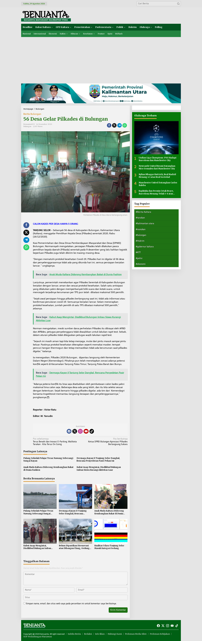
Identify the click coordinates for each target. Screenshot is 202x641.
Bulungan (27, 126)
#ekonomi (141, 264)
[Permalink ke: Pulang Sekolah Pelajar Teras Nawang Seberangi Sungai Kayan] (40, 496)
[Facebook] (69, 431)
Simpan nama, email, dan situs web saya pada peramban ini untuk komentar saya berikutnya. (71, 603)
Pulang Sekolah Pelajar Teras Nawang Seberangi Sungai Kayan (48, 459)
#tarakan (140, 218)
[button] (178, 3)
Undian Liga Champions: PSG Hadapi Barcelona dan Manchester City (157, 159)
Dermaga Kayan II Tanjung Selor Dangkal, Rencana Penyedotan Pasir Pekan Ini (98, 459)
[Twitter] (74, 431)
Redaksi (88, 634)
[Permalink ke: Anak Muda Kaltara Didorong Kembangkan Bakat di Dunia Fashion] (111, 496)
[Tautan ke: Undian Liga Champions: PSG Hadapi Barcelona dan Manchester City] (156, 137)
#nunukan (140, 229)
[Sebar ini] (109, 125)
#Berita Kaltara (143, 212)
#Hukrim (140, 241)
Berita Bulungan (32, 114)
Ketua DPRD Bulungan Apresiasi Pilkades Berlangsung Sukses (107, 441)
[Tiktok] (91, 431)
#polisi (139, 258)
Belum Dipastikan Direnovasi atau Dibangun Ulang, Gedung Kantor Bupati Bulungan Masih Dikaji (74, 547)
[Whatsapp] (124, 125)
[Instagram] (80, 431)
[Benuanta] (46, 15)
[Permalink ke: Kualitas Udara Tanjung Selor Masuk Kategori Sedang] (111, 531)
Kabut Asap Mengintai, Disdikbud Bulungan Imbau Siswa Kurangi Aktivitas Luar (99, 468)
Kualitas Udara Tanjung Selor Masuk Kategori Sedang (109, 547)
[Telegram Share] (119, 125)
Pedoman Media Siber (136, 634)
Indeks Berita (74, 634)
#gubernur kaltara (145, 246)
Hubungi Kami (115, 634)
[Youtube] (86, 431)
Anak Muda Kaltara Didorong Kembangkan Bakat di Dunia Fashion (48, 468)
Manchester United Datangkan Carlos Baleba (158, 184)
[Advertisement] (101, 59)
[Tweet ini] (114, 125)
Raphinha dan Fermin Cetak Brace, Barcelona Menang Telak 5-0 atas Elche (156, 192)
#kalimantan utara (145, 223)
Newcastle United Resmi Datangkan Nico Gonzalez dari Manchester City (157, 167)
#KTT (138, 252)
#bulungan (141, 235)
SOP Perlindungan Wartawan (37, 636)
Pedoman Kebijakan (160, 634)
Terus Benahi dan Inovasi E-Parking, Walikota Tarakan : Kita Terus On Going (55, 441)
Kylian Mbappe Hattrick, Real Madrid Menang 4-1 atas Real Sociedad (157, 175)
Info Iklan (100, 634)
